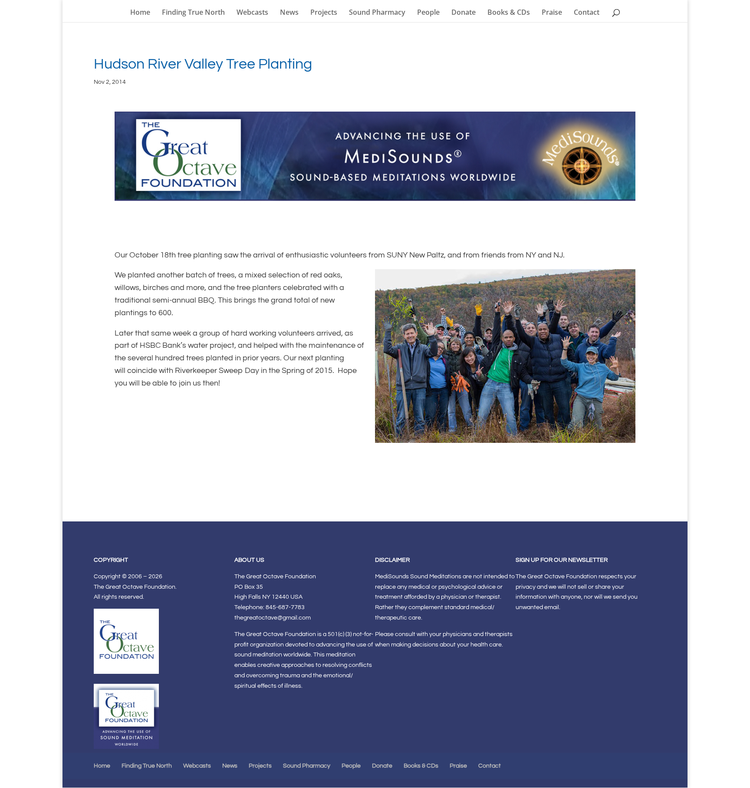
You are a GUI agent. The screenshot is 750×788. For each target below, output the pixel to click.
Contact (586, 13)
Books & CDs (508, 13)
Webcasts (252, 13)
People (428, 13)
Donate (463, 13)
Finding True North (193, 13)
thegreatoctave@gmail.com (272, 618)
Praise (552, 13)
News (289, 13)
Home (140, 13)
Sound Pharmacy (377, 13)
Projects (323, 13)
